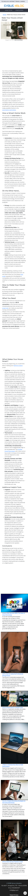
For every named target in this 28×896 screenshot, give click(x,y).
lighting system (18, 365)
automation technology (9, 110)
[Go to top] (25, 893)
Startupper (19, 10)
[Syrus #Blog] (14, 5)
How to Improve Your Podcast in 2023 (12, 861)
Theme (11, 895)
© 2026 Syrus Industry (14, 883)
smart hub (5, 308)
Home (4, 14)
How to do (8, 10)
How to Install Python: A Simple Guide (12, 707)
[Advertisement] (14, 56)
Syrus (16, 895)
